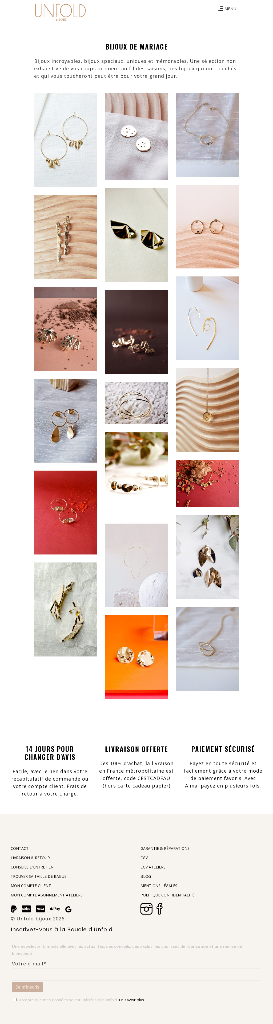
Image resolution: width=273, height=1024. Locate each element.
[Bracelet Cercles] (207, 135)
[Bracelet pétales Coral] (207, 483)
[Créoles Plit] (65, 140)
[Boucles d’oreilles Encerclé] (207, 227)
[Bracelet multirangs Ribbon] (136, 403)
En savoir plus (131, 999)
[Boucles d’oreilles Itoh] (65, 329)
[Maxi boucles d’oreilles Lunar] (207, 318)
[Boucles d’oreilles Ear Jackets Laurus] (207, 557)
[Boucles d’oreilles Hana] (136, 332)
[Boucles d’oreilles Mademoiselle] (65, 421)
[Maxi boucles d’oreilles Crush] (65, 609)
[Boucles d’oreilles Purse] (136, 235)
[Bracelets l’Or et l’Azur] (136, 565)
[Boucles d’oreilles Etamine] (136, 657)
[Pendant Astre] (65, 237)
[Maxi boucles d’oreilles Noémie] (65, 512)
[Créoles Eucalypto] (136, 474)
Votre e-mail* (29, 963)
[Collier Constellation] (207, 410)
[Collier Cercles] (207, 649)
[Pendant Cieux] (136, 136)
